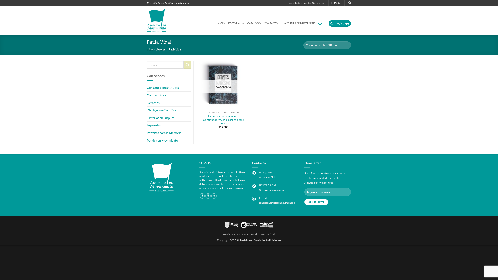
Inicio (221, 23)
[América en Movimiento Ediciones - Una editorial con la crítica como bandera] (156, 20)
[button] (307, 3)
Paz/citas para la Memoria (164, 133)
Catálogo (254, 23)
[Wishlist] (320, 23)
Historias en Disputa (160, 118)
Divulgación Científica (161, 110)
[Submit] (187, 65)
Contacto (271, 23)
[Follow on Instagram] (335, 3)
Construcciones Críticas (163, 88)
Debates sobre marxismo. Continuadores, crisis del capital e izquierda (223, 119)
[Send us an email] (339, 3)
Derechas (153, 103)
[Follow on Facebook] (332, 3)
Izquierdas (154, 125)
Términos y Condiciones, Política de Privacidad (249, 234)
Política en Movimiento (162, 140)
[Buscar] (349, 3)
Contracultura (156, 95)
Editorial (234, 23)
